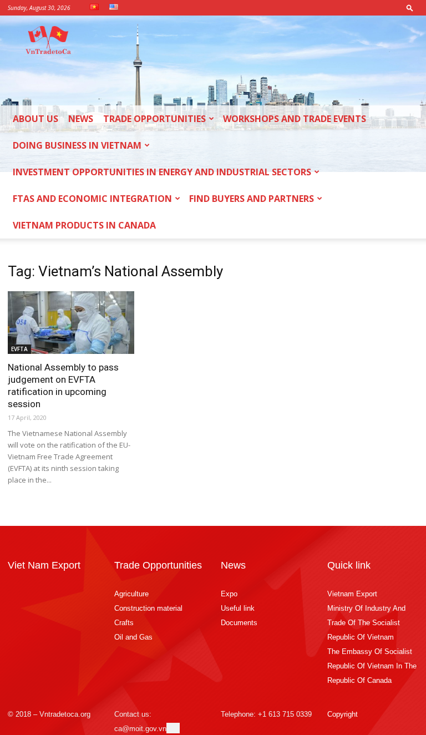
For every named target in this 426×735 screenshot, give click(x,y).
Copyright (342, 714)
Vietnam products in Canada (84, 225)
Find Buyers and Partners (251, 198)
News (80, 119)
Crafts (124, 623)
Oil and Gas (133, 637)
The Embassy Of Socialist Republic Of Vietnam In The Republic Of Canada (372, 666)
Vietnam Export (352, 594)
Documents (239, 623)
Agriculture (131, 594)
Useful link (238, 608)
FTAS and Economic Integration (92, 198)
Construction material (148, 608)
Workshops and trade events (294, 119)
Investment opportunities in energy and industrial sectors (162, 172)
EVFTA (19, 349)
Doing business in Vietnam (77, 145)
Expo (229, 594)
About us (35, 119)
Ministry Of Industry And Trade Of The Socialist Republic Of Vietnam (366, 622)
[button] (410, 7)
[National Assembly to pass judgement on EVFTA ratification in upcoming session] (71, 322)
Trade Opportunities (154, 119)
